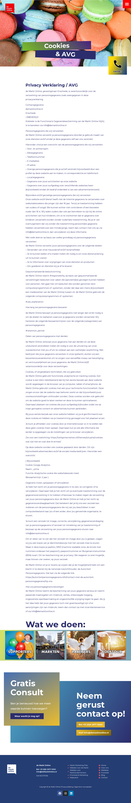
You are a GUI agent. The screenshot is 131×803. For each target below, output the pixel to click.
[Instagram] (65, 793)
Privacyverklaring (67, 787)
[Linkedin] (71, 793)
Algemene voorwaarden (83, 787)
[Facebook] (59, 793)
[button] (127, 4)
